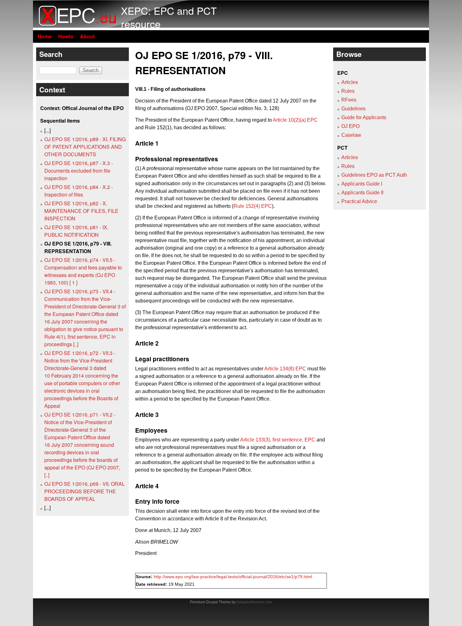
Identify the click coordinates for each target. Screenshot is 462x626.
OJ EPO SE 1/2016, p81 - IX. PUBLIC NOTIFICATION (76, 231)
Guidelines (353, 108)
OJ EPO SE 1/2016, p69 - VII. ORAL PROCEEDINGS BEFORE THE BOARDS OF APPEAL (84, 491)
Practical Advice (359, 201)
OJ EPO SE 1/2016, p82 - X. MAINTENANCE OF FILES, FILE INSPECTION (81, 211)
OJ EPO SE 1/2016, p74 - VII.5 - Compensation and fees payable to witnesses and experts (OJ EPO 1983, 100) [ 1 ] (83, 271)
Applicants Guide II (362, 192)
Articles (349, 82)
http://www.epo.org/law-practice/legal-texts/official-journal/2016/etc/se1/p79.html (233, 576)
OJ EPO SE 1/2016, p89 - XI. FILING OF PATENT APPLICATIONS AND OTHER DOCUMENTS (85, 147)
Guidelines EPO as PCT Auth (374, 175)
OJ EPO (350, 126)
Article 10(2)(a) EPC (295, 120)
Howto (66, 36)
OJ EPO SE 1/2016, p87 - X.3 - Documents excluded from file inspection (78, 170)
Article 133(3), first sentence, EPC (277, 439)
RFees (348, 99)
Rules (348, 91)
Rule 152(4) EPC (253, 206)
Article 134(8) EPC (285, 368)
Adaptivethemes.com (254, 602)
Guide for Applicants (363, 117)
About (87, 36)
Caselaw (351, 135)
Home (45, 36)
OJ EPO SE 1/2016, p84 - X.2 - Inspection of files (78, 190)
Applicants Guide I (361, 183)
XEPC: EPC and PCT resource (169, 17)
